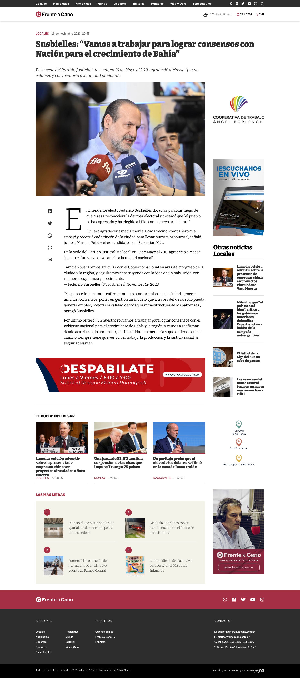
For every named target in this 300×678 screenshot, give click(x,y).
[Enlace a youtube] (249, 3)
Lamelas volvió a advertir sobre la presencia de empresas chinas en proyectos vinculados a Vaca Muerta (250, 277)
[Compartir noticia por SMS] (50, 248)
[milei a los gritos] (223, 319)
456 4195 (235, 642)
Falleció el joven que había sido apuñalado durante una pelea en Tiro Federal (91, 528)
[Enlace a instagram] (255, 3)
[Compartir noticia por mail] (50, 259)
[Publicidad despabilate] (120, 375)
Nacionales (83, 3)
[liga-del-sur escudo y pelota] (223, 357)
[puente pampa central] (53, 565)
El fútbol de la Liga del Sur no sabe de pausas (248, 357)
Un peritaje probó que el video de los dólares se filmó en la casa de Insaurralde (177, 462)
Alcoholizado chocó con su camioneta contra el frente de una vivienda (172, 528)
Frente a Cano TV (105, 637)
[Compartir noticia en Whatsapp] (50, 235)
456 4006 (248, 642)
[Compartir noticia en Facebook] (50, 211)
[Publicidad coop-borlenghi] (238, 109)
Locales (41, 3)
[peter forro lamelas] (223, 277)
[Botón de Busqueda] (262, 4)
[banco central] (223, 387)
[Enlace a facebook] (237, 3)
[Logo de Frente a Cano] (54, 14)
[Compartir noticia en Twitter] (50, 223)
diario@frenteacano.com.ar (234, 637)
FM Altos (100, 642)
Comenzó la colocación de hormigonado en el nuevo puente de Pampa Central (87, 565)
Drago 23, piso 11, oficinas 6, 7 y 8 (236, 647)
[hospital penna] (53, 528)
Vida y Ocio (178, 3)
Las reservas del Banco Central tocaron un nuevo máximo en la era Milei (250, 386)
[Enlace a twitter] (242, 3)
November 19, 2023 (142, 284)
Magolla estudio (245, 670)
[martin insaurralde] (179, 437)
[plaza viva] (135, 565)
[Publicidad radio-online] (238, 197)
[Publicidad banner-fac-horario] (238, 531)
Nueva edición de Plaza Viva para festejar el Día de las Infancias (171, 565)
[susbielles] (120, 139)
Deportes (120, 3)
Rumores (157, 3)
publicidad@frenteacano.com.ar (236, 631)
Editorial (139, 3)
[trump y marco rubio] (120, 437)
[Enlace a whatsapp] (231, 3)
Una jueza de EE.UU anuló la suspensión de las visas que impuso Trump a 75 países (118, 462)
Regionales (61, 3)
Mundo (102, 3)
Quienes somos (104, 631)
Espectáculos (202, 3)
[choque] (135, 528)
